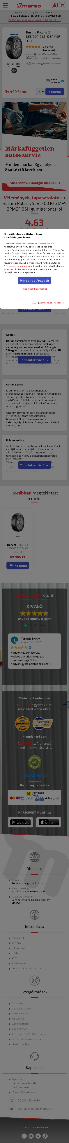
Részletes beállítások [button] (17, 266)
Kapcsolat (59, 302)
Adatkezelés (45, 302)
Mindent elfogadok (34, 280)
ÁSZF (35, 302)
